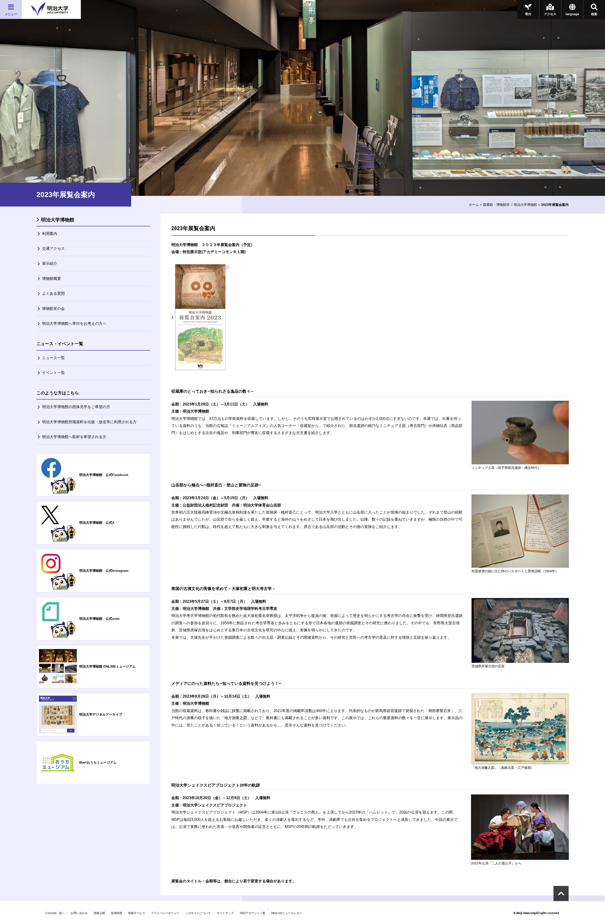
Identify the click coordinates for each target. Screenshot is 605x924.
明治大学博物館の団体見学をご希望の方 (76, 407)
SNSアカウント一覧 (252, 913)
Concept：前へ (55, 913)
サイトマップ (225, 913)
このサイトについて (198, 913)
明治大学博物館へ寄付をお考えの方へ (74, 323)
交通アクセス (53, 248)
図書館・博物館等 (496, 205)
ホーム (474, 205)
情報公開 (99, 913)
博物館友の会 (53, 309)
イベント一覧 (53, 373)
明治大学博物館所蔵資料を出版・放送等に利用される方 (89, 422)
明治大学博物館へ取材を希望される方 (74, 437)
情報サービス (136, 913)
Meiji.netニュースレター (286, 913)
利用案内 (49, 234)
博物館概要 (51, 279)
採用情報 (116, 913)
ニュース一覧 (53, 358)
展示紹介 (49, 263)
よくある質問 (53, 293)
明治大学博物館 (525, 205)
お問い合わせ (79, 913)
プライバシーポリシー (165, 913)
